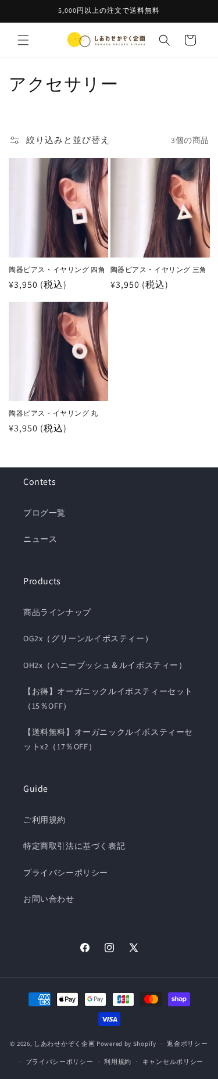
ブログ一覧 (44, 513)
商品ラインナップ (57, 612)
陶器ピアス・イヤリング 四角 (57, 269)
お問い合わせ (48, 899)
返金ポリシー (187, 1043)
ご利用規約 (44, 819)
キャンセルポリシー (172, 1061)
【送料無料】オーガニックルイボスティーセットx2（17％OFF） (108, 739)
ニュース (40, 539)
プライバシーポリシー (65, 872)
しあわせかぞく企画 (64, 1043)
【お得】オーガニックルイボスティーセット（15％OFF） (108, 698)
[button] (23, 40)
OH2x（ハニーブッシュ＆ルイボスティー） (105, 665)
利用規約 (117, 1061)
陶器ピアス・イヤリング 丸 (53, 413)
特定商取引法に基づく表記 (74, 846)
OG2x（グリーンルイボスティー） (88, 638)
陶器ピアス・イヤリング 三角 (158, 269)
